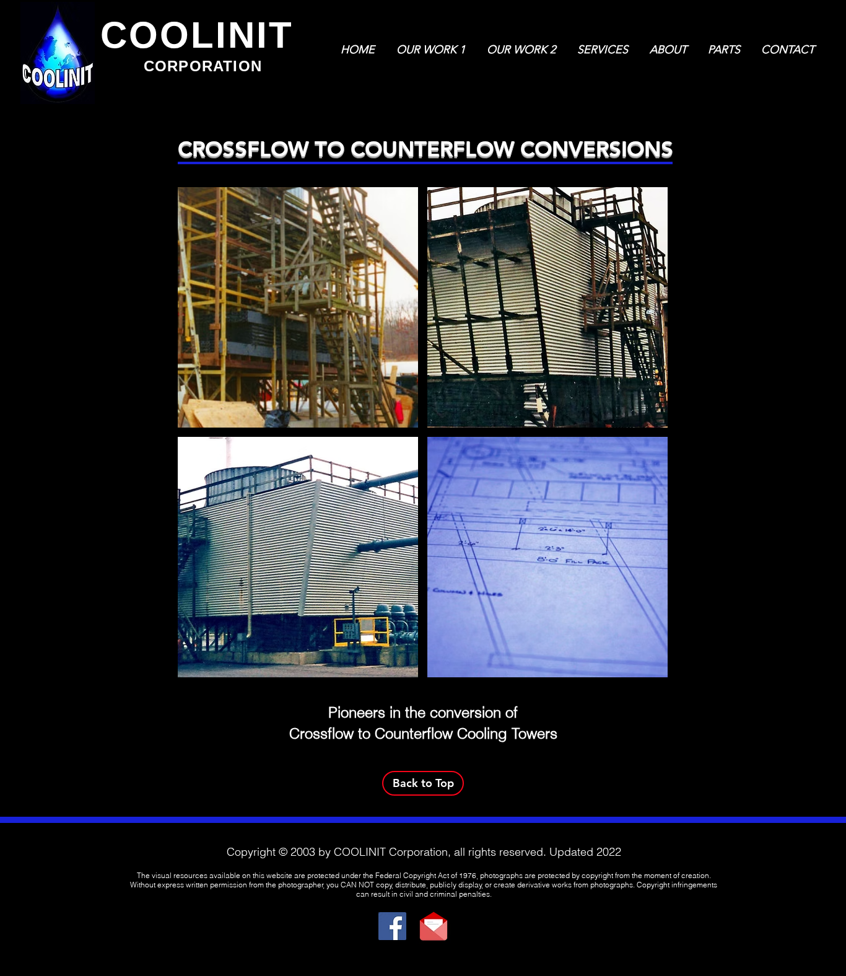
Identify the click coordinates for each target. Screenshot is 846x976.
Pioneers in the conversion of (423, 712)
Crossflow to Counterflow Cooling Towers (423, 733)
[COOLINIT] (392, 926)
